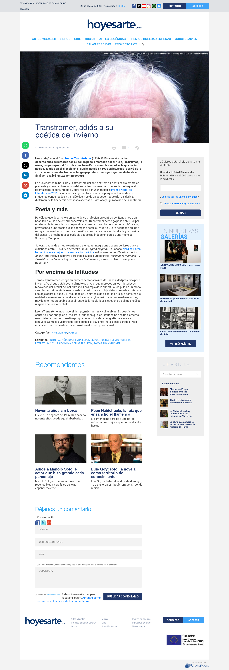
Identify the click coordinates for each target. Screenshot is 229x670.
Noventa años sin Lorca (56, 410)
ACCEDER (197, 5)
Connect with (45, 517)
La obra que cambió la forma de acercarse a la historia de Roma (182, 424)
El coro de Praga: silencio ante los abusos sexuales (179, 391)
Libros (74, 626)
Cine (104, 622)
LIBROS (65, 39)
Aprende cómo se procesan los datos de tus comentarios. (69, 599)
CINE (77, 39)
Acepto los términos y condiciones (182, 203)
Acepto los (49, 595)
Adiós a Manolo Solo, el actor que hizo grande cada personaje (59, 472)
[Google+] (48, 522)
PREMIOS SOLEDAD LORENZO (150, 39)
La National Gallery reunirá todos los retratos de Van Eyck (181, 413)
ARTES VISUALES (44, 39)
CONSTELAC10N (186, 39)
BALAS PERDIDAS (98, 44)
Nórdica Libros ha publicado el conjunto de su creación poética (88, 250)
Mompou (93, 340)
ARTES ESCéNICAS (112, 39)
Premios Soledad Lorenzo (84, 622)
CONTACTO (175, 5)
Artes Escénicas (109, 626)
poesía (104, 340)
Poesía (72, 332)
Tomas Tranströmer (107, 343)
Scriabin (77, 343)
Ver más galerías (180, 343)
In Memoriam (59, 332)
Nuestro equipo (139, 626)
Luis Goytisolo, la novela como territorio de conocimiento (113, 472)
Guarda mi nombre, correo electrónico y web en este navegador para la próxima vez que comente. (78, 565)
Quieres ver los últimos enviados (180, 196)
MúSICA (90, 39)
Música (105, 618)
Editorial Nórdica (60, 340)
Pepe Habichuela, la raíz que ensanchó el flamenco (116, 412)
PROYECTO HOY (126, 44)
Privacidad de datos (142, 622)
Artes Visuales (78, 618)
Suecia (88, 343)
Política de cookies (141, 618)
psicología (64, 343)
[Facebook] (37, 522)
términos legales (53, 595)
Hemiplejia (80, 340)
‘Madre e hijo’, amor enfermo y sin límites (181, 401)
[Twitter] (43, 522)
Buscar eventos (170, 383)
